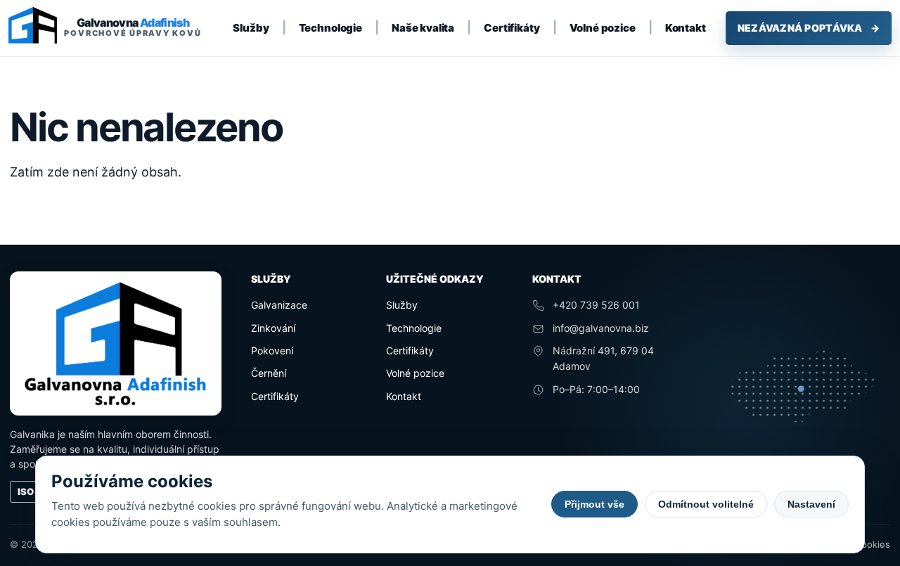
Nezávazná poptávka (809, 28)
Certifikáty (511, 27)
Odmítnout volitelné (706, 504)
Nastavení (811, 504)
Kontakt (685, 27)
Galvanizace (279, 305)
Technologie (330, 27)
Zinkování (273, 328)
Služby (251, 27)
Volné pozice (603, 27)
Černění (268, 373)
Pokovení (272, 350)
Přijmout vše (594, 504)
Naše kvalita (423, 27)
